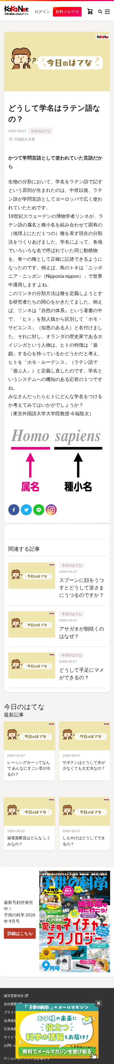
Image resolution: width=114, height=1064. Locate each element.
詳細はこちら (19, 933)
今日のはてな (41, 131)
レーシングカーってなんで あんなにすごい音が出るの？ (29, 768)
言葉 (31, 139)
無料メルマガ (67, 11)
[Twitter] (26, 509)
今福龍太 (20, 139)
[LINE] (38, 509)
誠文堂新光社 (14, 995)
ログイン (42, 12)
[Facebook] (13, 509)
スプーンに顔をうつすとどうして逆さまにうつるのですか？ (81, 587)
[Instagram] (51, 509)
